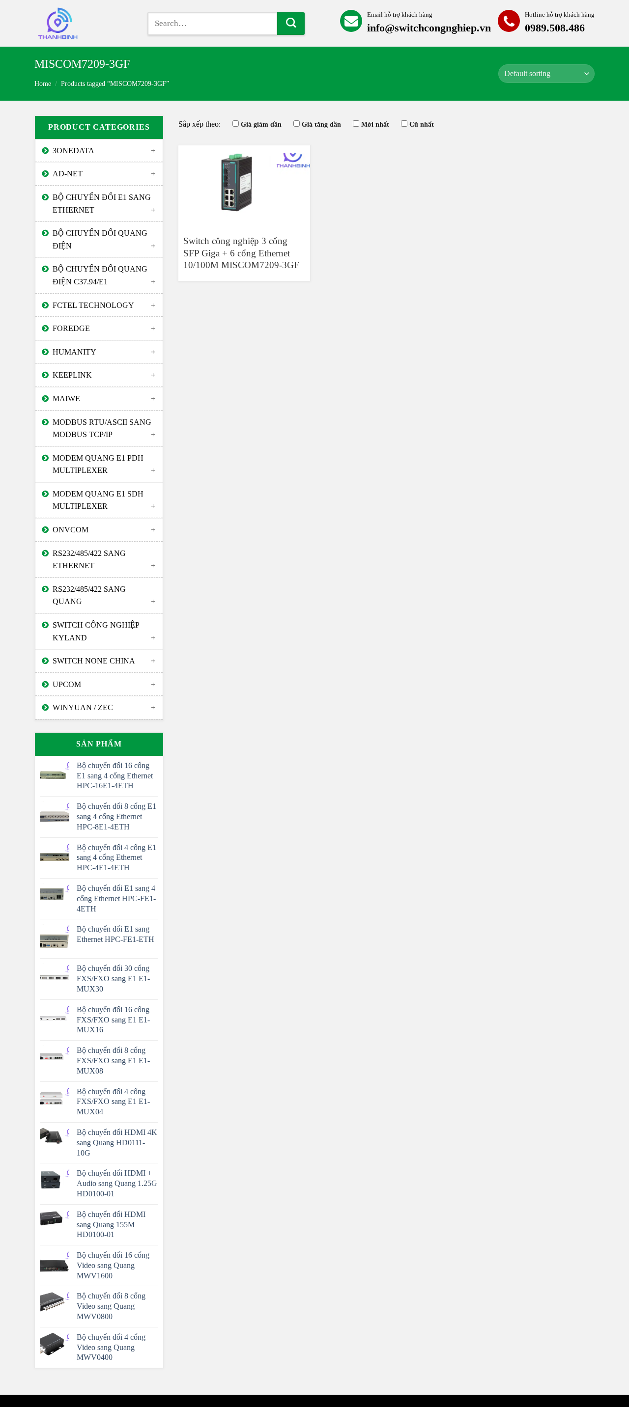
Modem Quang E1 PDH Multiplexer (98, 464)
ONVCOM (70, 529)
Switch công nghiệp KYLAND (96, 631)
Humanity (74, 352)
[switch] (83, 23)
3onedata (73, 150)
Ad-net (68, 173)
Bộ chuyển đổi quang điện (100, 239)
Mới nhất (375, 124)
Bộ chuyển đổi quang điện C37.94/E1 (100, 275)
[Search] (291, 23)
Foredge (71, 328)
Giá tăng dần (321, 124)
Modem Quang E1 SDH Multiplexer (98, 500)
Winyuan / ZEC (83, 707)
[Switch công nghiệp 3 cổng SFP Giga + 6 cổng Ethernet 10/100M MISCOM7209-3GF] (244, 186)
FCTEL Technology (93, 305)
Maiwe (66, 398)
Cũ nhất (421, 124)
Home (42, 83)
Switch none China (94, 661)
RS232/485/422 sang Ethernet (89, 559)
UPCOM (67, 684)
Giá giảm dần (261, 124)
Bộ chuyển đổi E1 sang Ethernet (102, 203)
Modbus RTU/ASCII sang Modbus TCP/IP (102, 428)
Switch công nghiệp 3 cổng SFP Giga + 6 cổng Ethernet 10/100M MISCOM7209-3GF (241, 253)
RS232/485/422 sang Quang (89, 595)
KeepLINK (72, 375)
